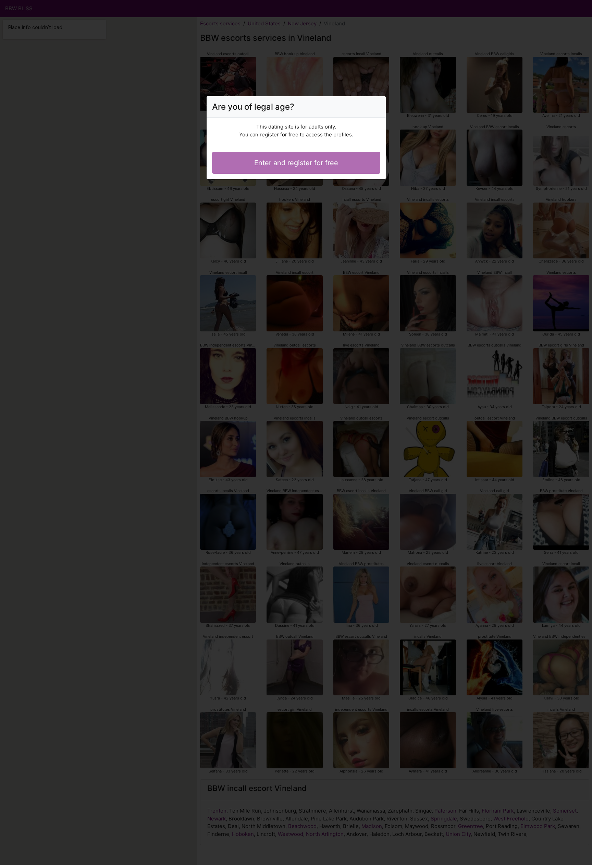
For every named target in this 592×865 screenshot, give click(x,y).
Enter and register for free (296, 163)
